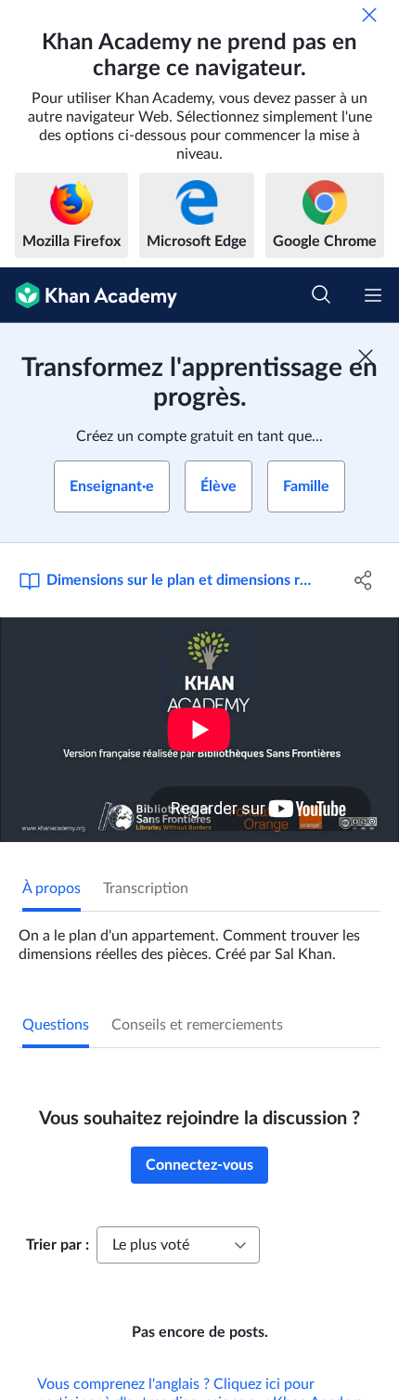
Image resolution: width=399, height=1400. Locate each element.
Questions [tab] (55, 1025)
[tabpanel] (199, 938)
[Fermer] (369, 15)
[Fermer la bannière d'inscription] (365, 356)
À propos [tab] (51, 888)
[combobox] (178, 1245)
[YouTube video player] (199, 729)
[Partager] (364, 580)
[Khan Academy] (88, 295)
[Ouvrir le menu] (373, 295)
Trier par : (57, 1245)
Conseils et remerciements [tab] (197, 1025)
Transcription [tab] (145, 888)
